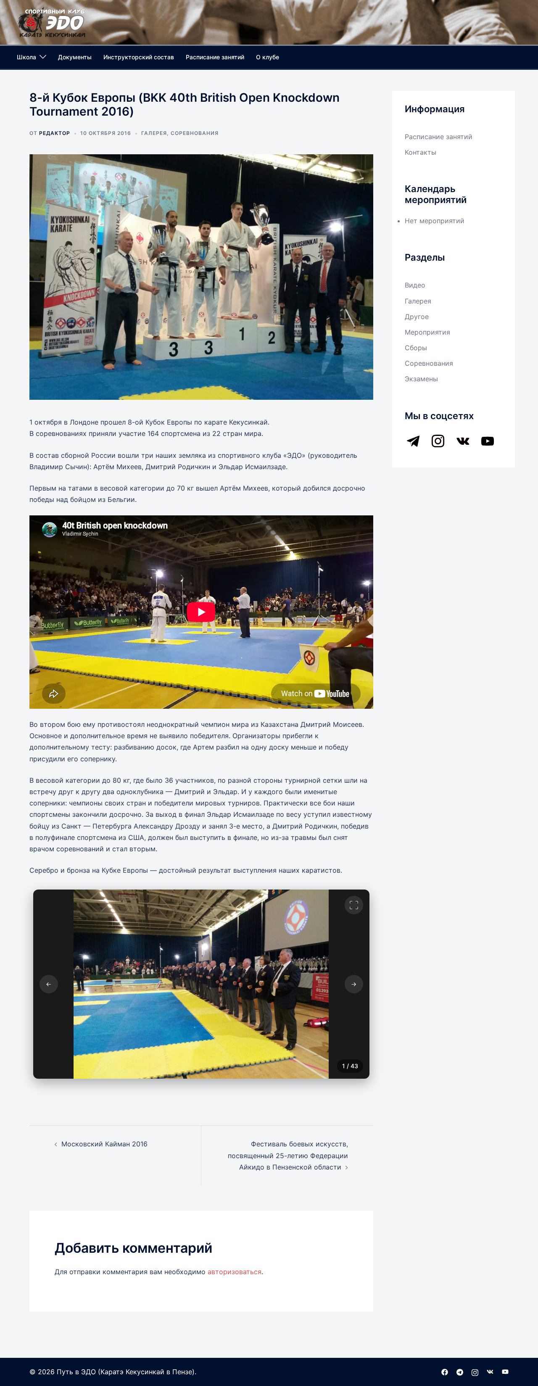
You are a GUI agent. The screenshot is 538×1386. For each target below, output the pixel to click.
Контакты (420, 152)
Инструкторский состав (138, 57)
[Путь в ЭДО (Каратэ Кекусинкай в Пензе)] (52, 21)
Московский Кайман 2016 (104, 1144)
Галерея (154, 133)
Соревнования (195, 133)
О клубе (267, 57)
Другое (417, 316)
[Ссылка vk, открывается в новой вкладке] (490, 1372)
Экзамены (421, 379)
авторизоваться (234, 1271)
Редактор (54, 133)
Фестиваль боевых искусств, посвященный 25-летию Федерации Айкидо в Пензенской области (288, 1155)
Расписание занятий (215, 57)
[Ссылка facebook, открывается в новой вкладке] (444, 1372)
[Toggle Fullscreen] (354, 905)
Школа (26, 57)
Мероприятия (427, 332)
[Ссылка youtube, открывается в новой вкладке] (505, 1372)
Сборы (416, 347)
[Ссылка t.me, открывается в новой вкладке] (459, 1372)
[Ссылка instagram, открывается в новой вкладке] (475, 1372)
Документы (75, 57)
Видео (415, 285)
